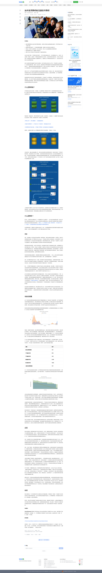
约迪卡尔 (36, 124)
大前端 (73, 31)
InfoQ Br (81, 564)
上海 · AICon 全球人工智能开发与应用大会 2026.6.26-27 (68, 562)
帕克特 (41, 124)
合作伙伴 (40, 562)
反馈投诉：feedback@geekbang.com (49, 563)
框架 (39, 534)
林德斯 (45, 222)
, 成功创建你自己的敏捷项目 (48, 127)
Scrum (32, 534)
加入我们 (40, 563)
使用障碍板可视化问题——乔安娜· (32, 127)
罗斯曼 (40, 127)
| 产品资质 (74, 571)
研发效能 (28, 534)
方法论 (36, 534)
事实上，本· (41, 222)
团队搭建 (70, 27)
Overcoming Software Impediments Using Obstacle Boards (37, 521)
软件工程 (70, 31)
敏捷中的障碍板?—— (30, 124)
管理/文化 (70, 16)
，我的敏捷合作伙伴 (47, 124)
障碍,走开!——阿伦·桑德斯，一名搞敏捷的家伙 (34, 120)
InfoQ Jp (81, 562)
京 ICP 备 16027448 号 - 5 (57, 571)
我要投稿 (40, 561)
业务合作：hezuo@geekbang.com (49, 562)
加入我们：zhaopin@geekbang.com (49, 564)
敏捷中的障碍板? (35, 280)
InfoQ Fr (81, 563)
